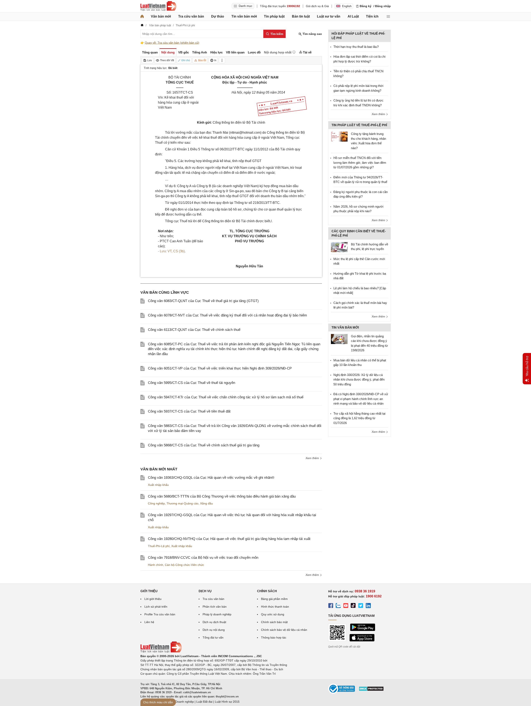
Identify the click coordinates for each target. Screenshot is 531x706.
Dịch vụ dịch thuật (214, 622)
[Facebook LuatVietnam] (330, 606)
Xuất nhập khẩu (158, 484)
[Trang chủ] (142, 16)
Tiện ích (372, 16)
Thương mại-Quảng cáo (182, 503)
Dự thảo (217, 16)
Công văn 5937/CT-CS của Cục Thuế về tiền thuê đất (189, 411)
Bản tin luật (301, 16)
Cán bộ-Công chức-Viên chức (184, 564)
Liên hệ (149, 622)
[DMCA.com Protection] (371, 690)
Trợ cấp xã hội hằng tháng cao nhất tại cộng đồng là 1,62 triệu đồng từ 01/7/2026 (359, 418)
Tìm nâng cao (312, 34)
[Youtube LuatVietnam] (345, 606)
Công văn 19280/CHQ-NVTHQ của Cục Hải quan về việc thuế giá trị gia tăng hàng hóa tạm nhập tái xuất (229, 539)
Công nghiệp (156, 503)
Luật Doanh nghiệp (181, 701)
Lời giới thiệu (152, 599)
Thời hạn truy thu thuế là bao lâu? (356, 46)
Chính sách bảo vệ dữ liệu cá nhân (284, 629)
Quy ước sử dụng (272, 614)
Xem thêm (312, 458)
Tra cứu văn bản (191, 16)
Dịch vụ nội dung (214, 629)
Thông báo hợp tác (273, 637)
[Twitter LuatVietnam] (360, 606)
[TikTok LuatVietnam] (353, 606)
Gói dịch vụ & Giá (317, 6)
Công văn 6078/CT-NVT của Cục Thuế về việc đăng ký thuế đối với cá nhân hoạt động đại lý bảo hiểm (227, 315)
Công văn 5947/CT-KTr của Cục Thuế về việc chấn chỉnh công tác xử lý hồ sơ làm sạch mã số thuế (225, 397)
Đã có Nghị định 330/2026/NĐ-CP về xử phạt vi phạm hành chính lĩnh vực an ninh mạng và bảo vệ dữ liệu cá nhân (360, 398)
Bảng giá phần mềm (274, 599)
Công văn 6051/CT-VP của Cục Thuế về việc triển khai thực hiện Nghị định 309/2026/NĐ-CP (220, 368)
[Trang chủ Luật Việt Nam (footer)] (161, 651)
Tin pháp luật (274, 16)
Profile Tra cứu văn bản (159, 614)
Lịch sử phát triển (155, 606)
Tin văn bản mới (244, 16)
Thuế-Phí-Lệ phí (159, 546)
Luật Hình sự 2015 (227, 701)
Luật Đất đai (204, 701)
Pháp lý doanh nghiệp (217, 614)
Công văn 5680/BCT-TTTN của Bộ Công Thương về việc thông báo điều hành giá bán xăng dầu (222, 496)
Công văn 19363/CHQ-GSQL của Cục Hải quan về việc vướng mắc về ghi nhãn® (211, 478)
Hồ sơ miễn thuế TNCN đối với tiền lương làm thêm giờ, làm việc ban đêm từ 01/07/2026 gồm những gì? (359, 162)
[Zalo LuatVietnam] (338, 606)
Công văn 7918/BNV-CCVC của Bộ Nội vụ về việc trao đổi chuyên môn (203, 558)
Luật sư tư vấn (328, 16)
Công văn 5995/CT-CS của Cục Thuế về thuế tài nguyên (191, 383)
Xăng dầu (206, 503)
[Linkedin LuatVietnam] (368, 606)
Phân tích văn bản (215, 606)
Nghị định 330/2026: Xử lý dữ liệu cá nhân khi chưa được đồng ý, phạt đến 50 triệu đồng (359, 379)
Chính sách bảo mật (274, 622)
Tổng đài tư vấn (213, 637)
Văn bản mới (161, 16)
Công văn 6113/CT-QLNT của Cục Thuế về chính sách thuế (194, 330)
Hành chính (155, 564)
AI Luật (353, 16)
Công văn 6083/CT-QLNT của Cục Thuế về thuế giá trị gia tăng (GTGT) (203, 301)
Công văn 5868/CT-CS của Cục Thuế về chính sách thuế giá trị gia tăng (203, 445)
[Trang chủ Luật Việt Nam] (158, 6)
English (347, 6)
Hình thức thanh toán (275, 606)
